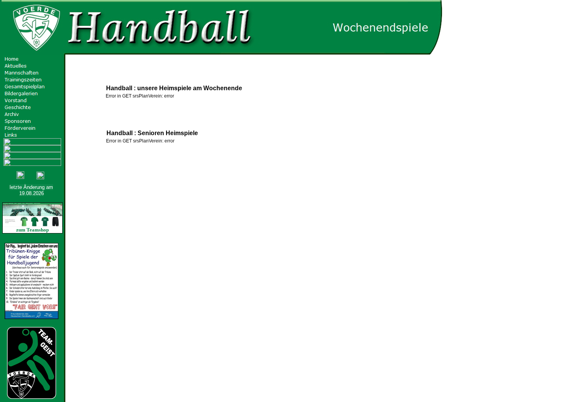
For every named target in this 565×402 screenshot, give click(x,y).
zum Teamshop (32, 230)
